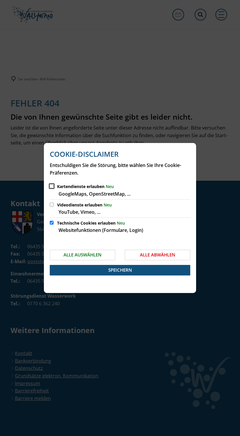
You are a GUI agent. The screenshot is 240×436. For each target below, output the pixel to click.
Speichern (120, 270)
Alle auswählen (83, 255)
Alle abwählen (157, 255)
